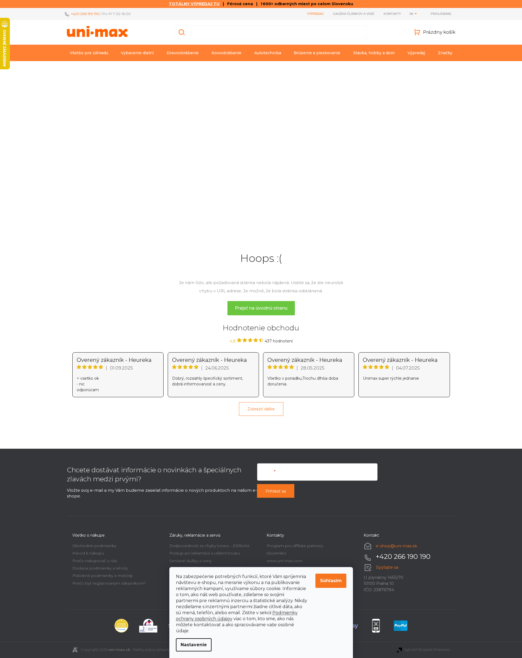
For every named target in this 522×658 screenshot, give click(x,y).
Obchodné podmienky (94, 545)
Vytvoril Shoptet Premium (427, 649)
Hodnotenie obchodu (261, 328)
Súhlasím (331, 580)
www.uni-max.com (285, 560)
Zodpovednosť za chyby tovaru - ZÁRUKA (209, 545)
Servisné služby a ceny (190, 560)
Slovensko (276, 553)
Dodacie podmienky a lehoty (100, 568)
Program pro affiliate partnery (295, 545)
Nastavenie (194, 644)
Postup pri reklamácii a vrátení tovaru (204, 553)
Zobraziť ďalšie (261, 409)
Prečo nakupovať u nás (94, 560)
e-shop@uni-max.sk (396, 545)
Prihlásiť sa (276, 491)
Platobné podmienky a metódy (102, 575)
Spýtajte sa (387, 567)
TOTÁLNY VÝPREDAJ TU (194, 3)
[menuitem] (89, 53)
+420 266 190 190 (85, 14)
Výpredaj (315, 14)
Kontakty (392, 14)
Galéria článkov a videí (353, 14)
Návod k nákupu (88, 553)
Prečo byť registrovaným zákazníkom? (109, 583)
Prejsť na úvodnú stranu (261, 308)
